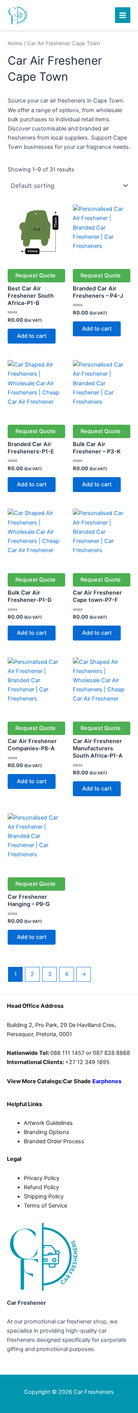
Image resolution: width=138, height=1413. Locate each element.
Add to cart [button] (31, 335)
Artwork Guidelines (48, 1123)
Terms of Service (45, 1205)
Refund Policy (41, 1187)
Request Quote (35, 275)
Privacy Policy (41, 1178)
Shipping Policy (44, 1196)
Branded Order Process (54, 1141)
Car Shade (77, 1081)
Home (15, 43)
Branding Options (46, 1132)
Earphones (107, 1081)
